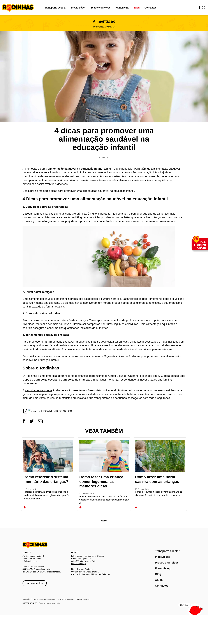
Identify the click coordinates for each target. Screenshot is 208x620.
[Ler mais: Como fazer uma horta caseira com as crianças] (136, 507)
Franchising (122, 7)
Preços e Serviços (100, 7)
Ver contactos (35, 583)
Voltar (104, 521)
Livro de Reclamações (66, 599)
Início (95, 27)
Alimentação (109, 27)
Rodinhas (18, 8)
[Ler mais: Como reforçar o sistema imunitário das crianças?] (24, 507)
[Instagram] (203, 7)
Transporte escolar (55, 7)
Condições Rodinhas (30, 599)
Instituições (78, 7)
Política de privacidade (47, 599)
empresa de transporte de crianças (67, 375)
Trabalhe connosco (83, 599)
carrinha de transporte (38, 390)
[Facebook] (199, 7)
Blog (137, 7)
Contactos (151, 7)
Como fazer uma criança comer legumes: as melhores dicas (101, 481)
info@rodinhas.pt (30, 561)
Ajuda (159, 579)
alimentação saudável (166, 168)
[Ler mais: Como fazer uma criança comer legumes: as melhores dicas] (80, 507)
